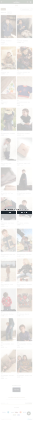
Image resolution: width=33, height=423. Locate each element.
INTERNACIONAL (25, 212)
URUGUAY (8, 212)
